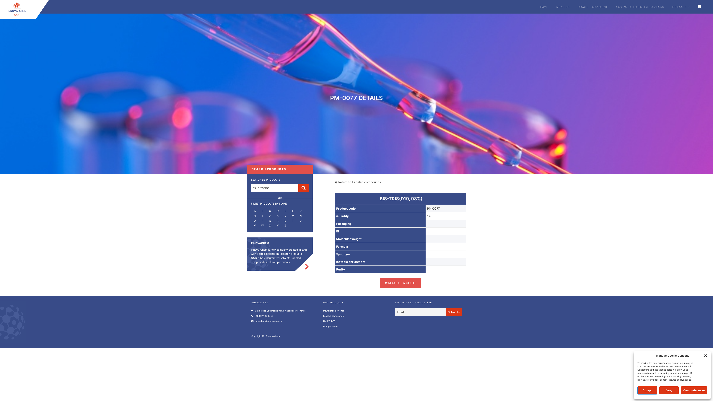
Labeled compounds (333, 316)
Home (544, 6)
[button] (705, 356)
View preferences (694, 390)
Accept (647, 390)
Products (679, 6)
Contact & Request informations (640, 6)
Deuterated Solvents (333, 310)
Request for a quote (593, 6)
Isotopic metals (330, 326)
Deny (669, 390)
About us (562, 6)
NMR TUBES (329, 321)
